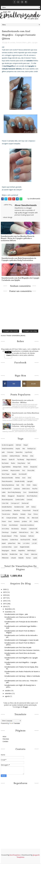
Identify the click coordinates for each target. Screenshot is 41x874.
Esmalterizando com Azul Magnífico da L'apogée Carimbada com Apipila (20, 279)
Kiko (19, 543)
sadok (35, 558)
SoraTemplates (15, 855)
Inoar (10, 521)
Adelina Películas (15, 456)
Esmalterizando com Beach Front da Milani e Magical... (20, 632)
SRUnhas (25, 456)
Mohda (17, 478)
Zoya (29, 514)
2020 (5, 589)
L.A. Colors (26, 543)
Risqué (26, 445)
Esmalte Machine (7, 507)
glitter (29, 42)
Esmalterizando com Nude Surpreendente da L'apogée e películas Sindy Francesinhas (19, 259)
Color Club (5, 503)
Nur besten (5, 463)
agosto (7, 696)
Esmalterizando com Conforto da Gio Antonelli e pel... (21, 636)
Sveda (36, 521)
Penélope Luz (31, 448)
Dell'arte (18, 445)
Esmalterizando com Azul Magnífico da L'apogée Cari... (21, 658)
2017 (5, 598)
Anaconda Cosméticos (27, 525)
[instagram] (25, 2)
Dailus (35, 485)
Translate (17, 723)
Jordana (24, 521)
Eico (32, 532)
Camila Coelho (19, 499)
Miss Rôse (17, 510)
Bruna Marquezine (7, 499)
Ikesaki (35, 540)
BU (3, 518)
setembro (8, 693)
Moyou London (15, 470)
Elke (37, 532)
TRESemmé (5, 558)
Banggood (11, 496)
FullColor (31, 536)
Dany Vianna (21, 463)
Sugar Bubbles (6, 467)
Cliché (28, 485)
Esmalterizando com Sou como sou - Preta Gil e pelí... (21, 681)
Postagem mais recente (10, 331)
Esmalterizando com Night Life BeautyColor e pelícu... (20, 686)
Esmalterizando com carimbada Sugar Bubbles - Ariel (21, 627)
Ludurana (17, 489)
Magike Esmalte (24, 547)
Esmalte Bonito (33, 492)
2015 (5, 604)
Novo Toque (5, 474)
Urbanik (13, 558)
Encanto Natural (6, 536)
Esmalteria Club (19, 507)
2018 (5, 595)
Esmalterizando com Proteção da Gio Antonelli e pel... (21, 622)
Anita (31, 456)
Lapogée (35, 42)
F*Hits (16, 536)
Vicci (23, 470)
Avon (23, 478)
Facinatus (23, 536)
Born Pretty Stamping (14, 492)
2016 (5, 601)
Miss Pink (4, 554)
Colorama (10, 452)
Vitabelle (21, 558)
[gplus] (18, 2)
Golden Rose (14, 540)
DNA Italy (22, 518)
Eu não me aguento (7, 445)
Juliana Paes (11, 543)
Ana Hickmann (13, 525)
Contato (5, 741)
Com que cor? (15, 503)
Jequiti (4, 543)
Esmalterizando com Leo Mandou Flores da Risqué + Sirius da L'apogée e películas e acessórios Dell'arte (17, 238)
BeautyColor (20, 496)
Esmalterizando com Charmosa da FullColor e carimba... (20, 618)
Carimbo (4, 456)
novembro (8, 612)
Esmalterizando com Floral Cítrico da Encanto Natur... (20, 654)
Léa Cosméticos (6, 510)
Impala (18, 448)
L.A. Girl (34, 543)
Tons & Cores (6, 514)
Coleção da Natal (11, 518)
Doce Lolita (31, 470)
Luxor (15, 547)
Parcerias (6, 739)
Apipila (14, 474)
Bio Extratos (15, 529)
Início (4, 736)
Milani (3, 496)
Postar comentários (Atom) (16, 335)
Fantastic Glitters (21, 42)
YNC (23, 485)
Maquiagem (5, 550)
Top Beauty (20, 459)
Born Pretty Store (32, 496)
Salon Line (34, 554)
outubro (8, 691)
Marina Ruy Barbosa (8, 485)
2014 (5, 606)
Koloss (34, 507)
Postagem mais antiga (30, 331)
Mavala (14, 550)
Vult (29, 463)
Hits (23, 448)
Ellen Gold (35, 518)
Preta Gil (35, 510)
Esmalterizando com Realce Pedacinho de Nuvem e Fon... (22, 672)
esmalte (12, 42)
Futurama (5, 540)
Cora (24, 492)
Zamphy (22, 514)
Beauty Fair (33, 467)
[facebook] (14, 2)
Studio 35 (12, 459)
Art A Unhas (5, 529)
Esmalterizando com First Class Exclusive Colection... (22, 650)
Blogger (25, 707)
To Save (4, 525)
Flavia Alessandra (7, 481)
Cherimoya (5, 532)
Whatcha (15, 514)
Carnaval (29, 499)
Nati (18, 485)
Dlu (28, 518)
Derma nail (25, 503)
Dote (29, 478)
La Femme (5, 470)
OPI (30, 521)
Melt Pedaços (31, 550)
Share (8, 355)
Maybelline (21, 550)
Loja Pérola (28, 452)
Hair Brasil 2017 (6, 489)
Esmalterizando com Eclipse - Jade (16, 614)
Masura (4, 459)
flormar (28, 558)
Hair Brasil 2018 (25, 540)
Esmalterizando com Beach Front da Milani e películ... (20, 644)
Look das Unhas (6, 547)
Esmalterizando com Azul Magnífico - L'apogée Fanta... (21, 663)
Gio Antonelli (22, 474)
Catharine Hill (33, 529)
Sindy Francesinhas (7, 448)
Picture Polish (26, 510)
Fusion (4, 521)
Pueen (26, 554)
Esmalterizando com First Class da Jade (18, 647)
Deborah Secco (23, 532)
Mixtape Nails (17, 467)
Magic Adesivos (31, 459)
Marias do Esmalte (7, 478)
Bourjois (23, 529)
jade (3, 452)
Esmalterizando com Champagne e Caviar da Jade (21, 640)
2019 (5, 592)
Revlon (26, 467)
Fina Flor (34, 489)
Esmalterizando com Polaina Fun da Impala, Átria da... (21, 668)
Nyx (21, 554)
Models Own (13, 554)
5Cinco (36, 514)
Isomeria (16, 521)
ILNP (27, 507)
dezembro (8, 609)
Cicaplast (14, 532)
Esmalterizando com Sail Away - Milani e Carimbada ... (22, 677)
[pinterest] (22, 2)
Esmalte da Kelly (19, 481)
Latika (3, 492)
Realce (13, 463)
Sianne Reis (19, 452)
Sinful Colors (26, 489)
